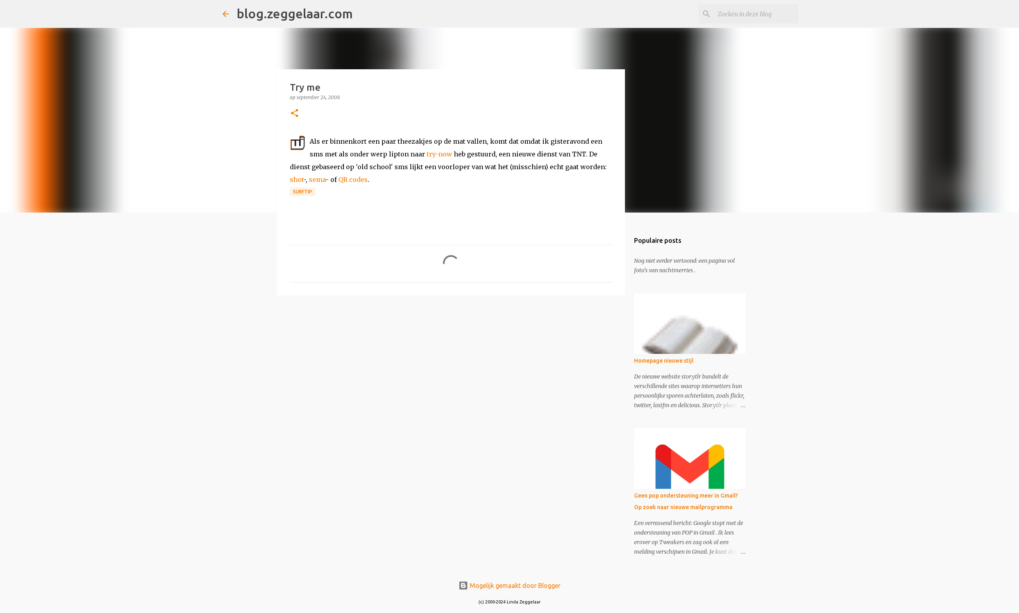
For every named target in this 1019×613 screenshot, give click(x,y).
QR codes (353, 180)
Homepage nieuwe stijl (663, 360)
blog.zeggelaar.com (295, 13)
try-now (439, 154)
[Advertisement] (451, 363)
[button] (294, 113)
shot (296, 180)
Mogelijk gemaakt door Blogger (514, 585)
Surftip (302, 191)
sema (317, 180)
